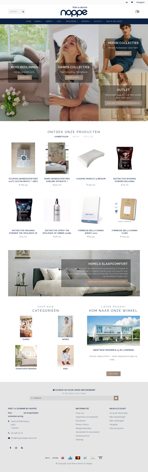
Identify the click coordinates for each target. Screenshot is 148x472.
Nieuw (76, 137)
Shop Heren (123, 53)
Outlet (97, 21)
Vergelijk (114, 424)
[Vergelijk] (127, 2)
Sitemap (79, 440)
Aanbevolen (61, 137)
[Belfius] (48, 458)
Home (28, 21)
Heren (49, 21)
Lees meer (113, 374)
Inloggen (140, 2)
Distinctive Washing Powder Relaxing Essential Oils (124, 181)
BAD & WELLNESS (114, 21)
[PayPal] (93, 458)
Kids (59, 21)
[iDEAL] (63, 458)
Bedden (85, 21)
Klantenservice (82, 436)
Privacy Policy (82, 424)
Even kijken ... (74, 77)
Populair (88, 137)
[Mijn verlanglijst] (132, 2)
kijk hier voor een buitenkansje (123, 103)
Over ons (80, 413)
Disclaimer (81, 421)
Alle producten (117, 428)
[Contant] (55, 458)
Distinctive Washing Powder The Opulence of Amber (23, 233)
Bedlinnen (71, 21)
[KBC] (70, 458)
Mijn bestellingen (118, 417)
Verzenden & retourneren (87, 432)
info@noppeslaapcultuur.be (24, 438)
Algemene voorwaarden (87, 417)
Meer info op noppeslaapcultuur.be (106, 282)
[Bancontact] (85, 458)
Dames (38, 21)
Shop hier (24, 77)
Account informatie (119, 413)
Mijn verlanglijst (117, 421)
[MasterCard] (78, 458)
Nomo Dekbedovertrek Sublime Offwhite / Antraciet (57, 181)
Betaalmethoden (83, 428)
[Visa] (100, 458)
